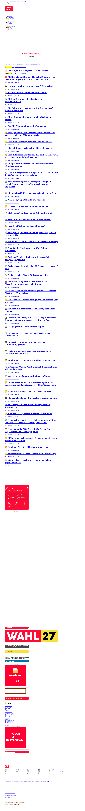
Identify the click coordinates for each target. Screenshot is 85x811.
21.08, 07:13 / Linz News (10, 338)
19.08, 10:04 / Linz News (10, 394)
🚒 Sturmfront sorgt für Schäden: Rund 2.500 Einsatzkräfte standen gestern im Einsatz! (26, 282)
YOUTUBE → (8, 715)
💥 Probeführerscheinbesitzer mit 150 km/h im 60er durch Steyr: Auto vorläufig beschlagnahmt (31, 156)
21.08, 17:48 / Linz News (10, 296)
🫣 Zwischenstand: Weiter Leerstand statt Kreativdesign (30, 453)
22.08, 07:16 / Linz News (10, 262)
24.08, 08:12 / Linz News (10, 113)
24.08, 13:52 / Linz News (10, 95)
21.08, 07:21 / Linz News (10, 323)
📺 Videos (6, 772)
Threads (18, 64)
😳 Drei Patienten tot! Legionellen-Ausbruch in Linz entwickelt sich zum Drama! (28, 352)
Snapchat (32, 64)
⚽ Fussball (18, 771)
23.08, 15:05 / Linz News (10, 129)
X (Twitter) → (8, 710)
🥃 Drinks (9, 23)
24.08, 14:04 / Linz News (10, 89)
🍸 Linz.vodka (29, 769)
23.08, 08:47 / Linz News (10, 169)
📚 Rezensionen (19, 773)
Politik (16, 416)
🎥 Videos (9, 16)
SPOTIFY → (7, 725)
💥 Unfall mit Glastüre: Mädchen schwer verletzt (27, 447)
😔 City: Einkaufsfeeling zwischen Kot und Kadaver (28, 141)
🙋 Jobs (50, 773)
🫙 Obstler (29, 770)
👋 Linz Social (10, 18)
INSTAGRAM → (8, 707)
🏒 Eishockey (18, 772)
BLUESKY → (8, 716)
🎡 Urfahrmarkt (41, 772)
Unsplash (40, 781)
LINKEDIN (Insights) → (10, 720)
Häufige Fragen (9, 795)
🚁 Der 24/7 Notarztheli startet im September (25, 126)
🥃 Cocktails (29, 771)
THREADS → (8, 708)
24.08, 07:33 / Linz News (10, 122)
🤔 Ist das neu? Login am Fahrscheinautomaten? (27, 206)
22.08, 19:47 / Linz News (10, 209)
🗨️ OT (61, 771)
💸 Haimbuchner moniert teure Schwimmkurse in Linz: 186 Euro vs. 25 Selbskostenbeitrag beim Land (30, 421)
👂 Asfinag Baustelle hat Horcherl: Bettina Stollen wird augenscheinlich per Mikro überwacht (30, 133)
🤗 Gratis (40, 770)
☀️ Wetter (9, 19)
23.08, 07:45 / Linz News (10, 189)
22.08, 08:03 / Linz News (10, 244)
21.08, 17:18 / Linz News (10, 305)
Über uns (6, 793)
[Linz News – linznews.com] (9, 10)
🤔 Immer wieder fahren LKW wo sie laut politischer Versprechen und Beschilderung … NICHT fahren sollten (30, 383)
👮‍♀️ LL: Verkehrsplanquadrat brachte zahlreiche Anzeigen (31, 398)
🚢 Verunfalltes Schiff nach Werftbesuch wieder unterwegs (31, 241)
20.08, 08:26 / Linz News (10, 357)
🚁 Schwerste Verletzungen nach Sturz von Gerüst (27, 376)
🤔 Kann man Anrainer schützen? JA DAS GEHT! (28, 391)
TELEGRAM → (8, 722)
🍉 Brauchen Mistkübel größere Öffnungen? (25, 226)
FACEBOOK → (8, 706)
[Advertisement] (42, 41)
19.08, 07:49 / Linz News (10, 416)
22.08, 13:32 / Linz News (10, 238)
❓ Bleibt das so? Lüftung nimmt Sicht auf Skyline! (28, 213)
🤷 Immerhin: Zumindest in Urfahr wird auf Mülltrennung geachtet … (25, 343)
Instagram (10, 64)
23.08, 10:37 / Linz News (10, 144)
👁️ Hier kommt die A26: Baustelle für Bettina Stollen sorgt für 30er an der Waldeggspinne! (29, 430)
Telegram (36, 781)
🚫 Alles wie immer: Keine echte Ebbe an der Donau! (29, 148)
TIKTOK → (7, 709)
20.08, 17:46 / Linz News (10, 347)
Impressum (11, 797)
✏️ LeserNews (10, 3)
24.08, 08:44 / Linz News (10, 104)
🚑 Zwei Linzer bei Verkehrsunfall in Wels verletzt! (28, 219)
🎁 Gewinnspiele (11, 26)
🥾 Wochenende (10, 21)
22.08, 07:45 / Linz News (10, 253)
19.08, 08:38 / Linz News (10, 410)
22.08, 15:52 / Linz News (10, 229)
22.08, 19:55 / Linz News (10, 196)
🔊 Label (9, 22)
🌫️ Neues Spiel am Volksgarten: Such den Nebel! (27, 70)
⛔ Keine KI (10, 27)
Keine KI (14, 795)
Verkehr (24, 73)
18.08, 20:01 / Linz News (10, 450)
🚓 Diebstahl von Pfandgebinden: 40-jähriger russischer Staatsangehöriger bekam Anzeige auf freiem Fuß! (30, 318)
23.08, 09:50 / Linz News (10, 160)
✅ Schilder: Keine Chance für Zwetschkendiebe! (27, 275)
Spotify (35, 64)
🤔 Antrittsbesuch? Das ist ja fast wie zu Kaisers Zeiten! (30, 360)
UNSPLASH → (8, 719)
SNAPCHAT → (8, 712)
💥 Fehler (9, 28)
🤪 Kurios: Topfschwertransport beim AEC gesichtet (29, 86)
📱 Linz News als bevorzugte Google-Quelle (16, 1)
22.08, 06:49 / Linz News (10, 271)
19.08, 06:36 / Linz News (10, 434)
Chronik (24, 67)
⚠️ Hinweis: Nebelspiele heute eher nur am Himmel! (28, 413)
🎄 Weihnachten (63, 769)
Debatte (13, 793)
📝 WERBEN (10, 29)
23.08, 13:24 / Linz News (10, 138)
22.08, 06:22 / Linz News (10, 278)
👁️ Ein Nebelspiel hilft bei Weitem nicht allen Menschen (30, 193)
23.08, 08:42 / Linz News (10, 178)
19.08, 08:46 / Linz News (10, 401)
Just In (6, 329)
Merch (6, 795)
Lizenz (11, 793)
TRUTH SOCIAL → (9, 714)
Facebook (14, 64)
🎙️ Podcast (51, 771)
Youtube (22, 64)
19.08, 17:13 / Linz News (10, 372)
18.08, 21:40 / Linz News (10, 443)
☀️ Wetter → (17, 511)
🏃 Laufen (29, 773)
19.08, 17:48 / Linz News (10, 363)
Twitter (25, 64)
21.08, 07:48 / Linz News (10, 314)
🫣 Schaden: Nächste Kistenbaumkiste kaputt (26, 92)
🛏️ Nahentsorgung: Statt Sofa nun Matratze (25, 200)
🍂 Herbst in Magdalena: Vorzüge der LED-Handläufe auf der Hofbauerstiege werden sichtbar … (31, 174)
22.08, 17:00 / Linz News (10, 216)
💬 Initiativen (18, 770)
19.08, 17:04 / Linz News (10, 379)
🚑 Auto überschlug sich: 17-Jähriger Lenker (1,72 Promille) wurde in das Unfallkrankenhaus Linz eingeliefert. (28, 184)
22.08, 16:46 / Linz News (10, 222)
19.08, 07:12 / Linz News (10, 425)
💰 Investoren (51, 772)
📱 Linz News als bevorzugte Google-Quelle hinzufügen (15, 802)
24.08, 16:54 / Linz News (17, 67)
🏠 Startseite (7, 769)
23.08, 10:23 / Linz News (10, 151)
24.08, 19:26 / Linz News (10, 82)
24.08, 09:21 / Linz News (17, 73)
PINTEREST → (8, 724)
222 (8, 465)
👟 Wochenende (30, 772)
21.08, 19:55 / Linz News (10, 287)
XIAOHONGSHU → (9, 713)
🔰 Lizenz (6, 771)
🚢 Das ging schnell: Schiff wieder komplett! (25, 327)
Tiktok (28, 64)
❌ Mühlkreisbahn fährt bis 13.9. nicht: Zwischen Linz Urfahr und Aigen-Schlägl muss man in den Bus (30, 78)
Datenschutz (7, 797)
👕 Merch (9, 24)
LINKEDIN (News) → (10, 721)
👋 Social (17, 769)
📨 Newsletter (10, 17)
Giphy (32, 781)
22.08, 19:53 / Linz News (10, 203)
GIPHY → (7, 718)
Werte (9, 793)
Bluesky (39, 64)
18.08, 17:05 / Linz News (10, 456)
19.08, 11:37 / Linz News (10, 388)
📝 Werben (7, 773)
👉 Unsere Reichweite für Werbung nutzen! (12, 804)
